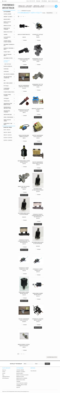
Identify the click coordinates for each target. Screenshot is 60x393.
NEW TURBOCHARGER (8, 83)
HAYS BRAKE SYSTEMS (8, 58)
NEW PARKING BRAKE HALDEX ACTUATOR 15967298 (37, 243)
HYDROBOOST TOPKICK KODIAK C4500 (37, 270)
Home (19, 10)
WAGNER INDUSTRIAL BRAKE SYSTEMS (8, 104)
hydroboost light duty (8, 66)
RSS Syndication (38, 6)
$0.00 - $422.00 (7, 129)
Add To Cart (24, 67)
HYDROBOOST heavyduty (7, 61)
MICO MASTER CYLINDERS (9, 74)
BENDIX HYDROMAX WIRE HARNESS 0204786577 (24, 136)
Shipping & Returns (25, 6)
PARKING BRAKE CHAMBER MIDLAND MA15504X (24, 293)
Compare (25, 40)
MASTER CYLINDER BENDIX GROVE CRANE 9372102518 (37, 163)
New (4, 80)
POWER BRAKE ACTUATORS (6, 89)
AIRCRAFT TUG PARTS (8, 16)
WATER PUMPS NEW (8, 114)
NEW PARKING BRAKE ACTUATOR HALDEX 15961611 (37, 189)
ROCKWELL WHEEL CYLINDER (7, 95)
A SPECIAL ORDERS (7, 14)
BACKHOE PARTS (7, 19)
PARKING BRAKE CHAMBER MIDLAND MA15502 (38, 294)
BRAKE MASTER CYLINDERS (7, 29)
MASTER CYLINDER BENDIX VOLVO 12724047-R (24, 319)
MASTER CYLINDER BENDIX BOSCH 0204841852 (37, 136)
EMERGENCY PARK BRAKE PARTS (8, 49)
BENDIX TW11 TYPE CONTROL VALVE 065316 (24, 187)
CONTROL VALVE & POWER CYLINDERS (7, 41)
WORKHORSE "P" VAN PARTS (8, 124)
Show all (18, 387)
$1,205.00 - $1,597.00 (8, 137)
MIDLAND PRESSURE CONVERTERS (8, 77)
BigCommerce (27, 391)
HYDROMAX (6, 68)
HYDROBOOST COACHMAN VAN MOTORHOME (37, 319)
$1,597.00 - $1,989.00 (8, 140)
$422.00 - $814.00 (7, 132)
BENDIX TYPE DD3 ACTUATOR (7, 22)
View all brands (33, 370)
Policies (29, 5)
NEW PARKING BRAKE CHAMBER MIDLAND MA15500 (24, 161)
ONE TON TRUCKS (7, 64)
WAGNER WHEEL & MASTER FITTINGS (7, 108)
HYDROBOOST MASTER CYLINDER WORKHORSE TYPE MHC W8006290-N (37, 215)
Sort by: (43, 12)
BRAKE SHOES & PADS (8, 31)
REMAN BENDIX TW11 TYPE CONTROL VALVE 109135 (37, 85)
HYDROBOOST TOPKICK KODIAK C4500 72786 (24, 268)
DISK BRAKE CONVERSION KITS (9, 45)
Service (36, 5)
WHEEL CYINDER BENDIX (8, 117)
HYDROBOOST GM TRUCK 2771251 (37, 35)
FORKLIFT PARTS (7, 51)
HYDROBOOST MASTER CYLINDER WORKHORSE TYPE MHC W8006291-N (24, 241)
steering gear (6, 98)
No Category (6, 85)
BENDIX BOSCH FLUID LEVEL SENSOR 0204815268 (23, 110)
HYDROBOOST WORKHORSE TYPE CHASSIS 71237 (24, 59)
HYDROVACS (6, 71)
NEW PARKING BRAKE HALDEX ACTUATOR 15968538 (24, 214)
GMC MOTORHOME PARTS (7, 55)
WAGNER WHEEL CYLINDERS (7, 111)
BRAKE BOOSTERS (7, 25)
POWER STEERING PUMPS (9, 92)
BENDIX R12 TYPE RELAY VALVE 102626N (38, 109)
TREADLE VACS (7, 100)
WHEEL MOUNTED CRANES (7, 120)
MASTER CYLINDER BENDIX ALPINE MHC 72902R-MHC (24, 86)
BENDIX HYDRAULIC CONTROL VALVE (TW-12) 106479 (24, 345)
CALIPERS (5, 34)
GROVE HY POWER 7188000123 (24, 34)
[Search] (2, 1)
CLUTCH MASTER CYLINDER (7, 38)
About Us (22, 5)
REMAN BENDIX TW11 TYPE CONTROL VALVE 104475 (37, 59)
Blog (42, 5)
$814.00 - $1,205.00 (8, 135)
